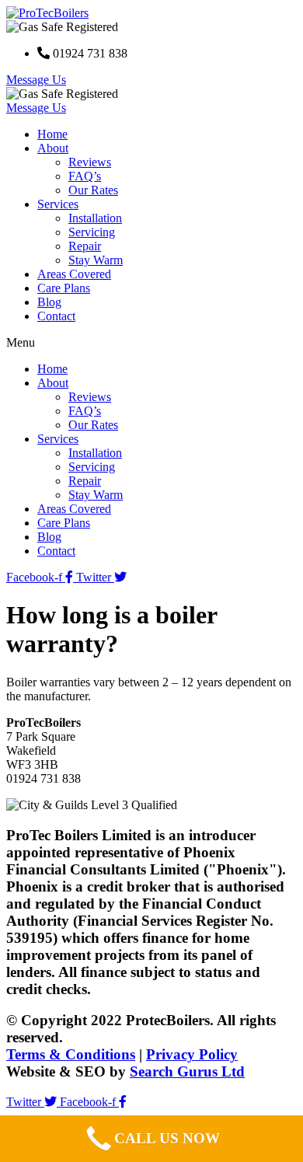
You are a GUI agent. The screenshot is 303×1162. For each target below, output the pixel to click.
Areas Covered (74, 274)
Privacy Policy (192, 1054)
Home (52, 134)
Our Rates (93, 190)
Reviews (89, 162)
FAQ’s (84, 176)
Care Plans (63, 288)
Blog (49, 302)
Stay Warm (95, 260)
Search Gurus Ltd (187, 1071)
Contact (56, 316)
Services (57, 204)
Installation (95, 218)
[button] (36, 79)
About (52, 148)
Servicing (91, 232)
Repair (84, 246)
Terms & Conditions (70, 1054)
